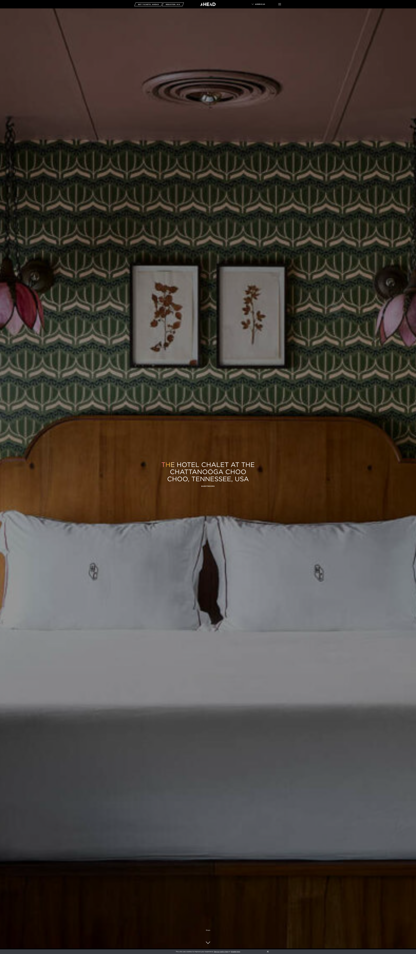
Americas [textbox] (260, 4)
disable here (235, 951)
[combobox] (262, 4)
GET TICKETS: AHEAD (148, 4)
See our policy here (221, 951)
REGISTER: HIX (173, 4)
